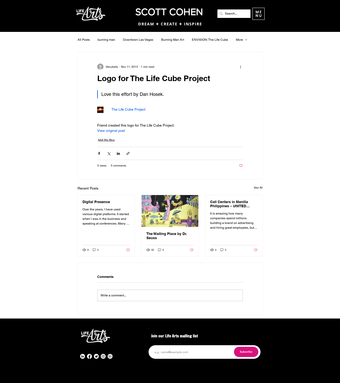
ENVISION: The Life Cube (210, 40)
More (239, 40)
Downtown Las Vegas (138, 40)
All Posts (84, 40)
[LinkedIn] (82, 356)
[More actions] (240, 66)
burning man (106, 40)
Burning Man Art (172, 40)
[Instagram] (103, 356)
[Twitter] (96, 356)
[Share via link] (128, 153)
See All (258, 187)
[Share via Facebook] (99, 153)
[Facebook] (89, 356)
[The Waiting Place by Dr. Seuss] (170, 211)
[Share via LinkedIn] (118, 153)
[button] (258, 14)
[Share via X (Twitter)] (109, 153)
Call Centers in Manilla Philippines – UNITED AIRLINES (229, 204)
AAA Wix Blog (106, 140)
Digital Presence (96, 202)
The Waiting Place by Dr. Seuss (166, 236)
